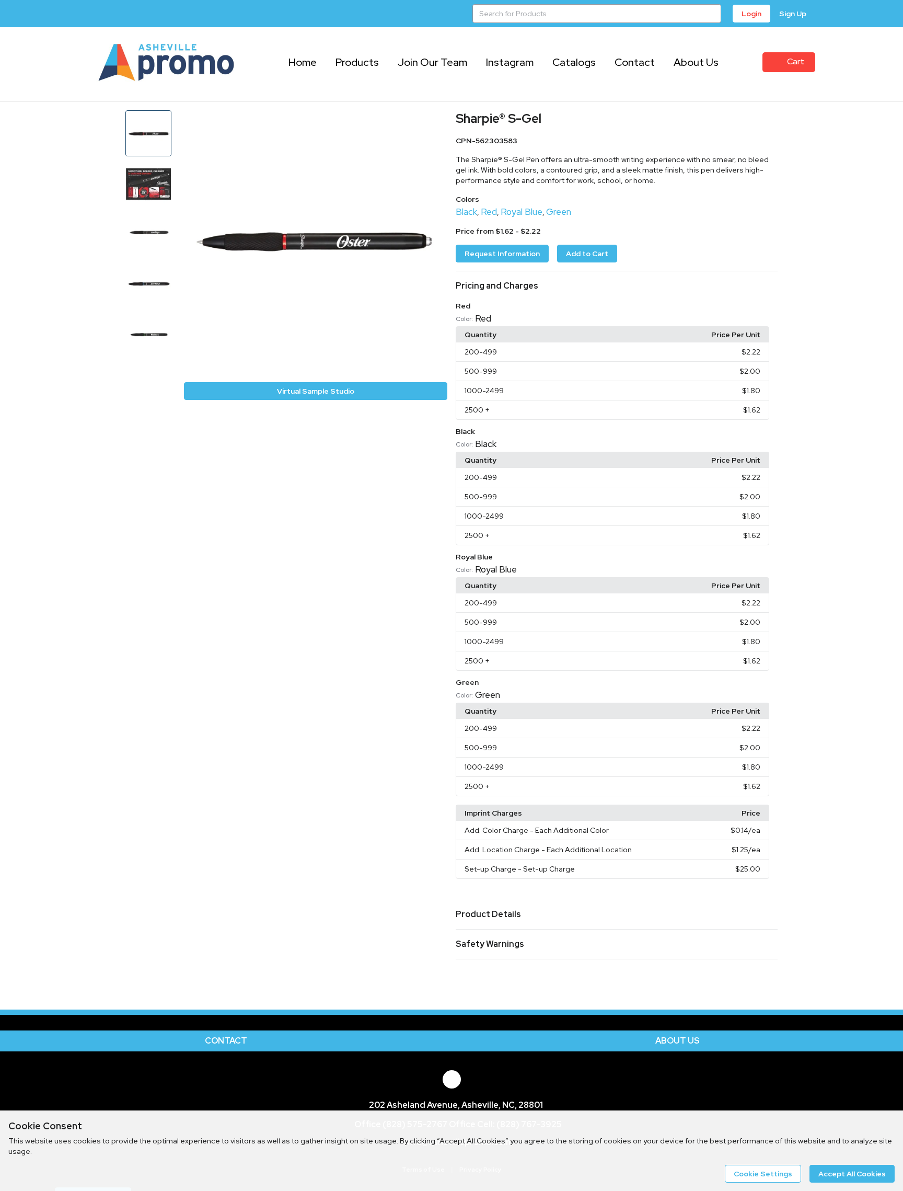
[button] (617, 286)
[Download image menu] (434, 123)
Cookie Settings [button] (763, 1173)
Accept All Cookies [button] (852, 1173)
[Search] (712, 13)
